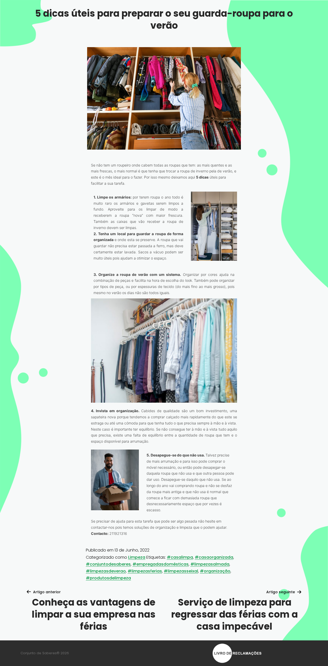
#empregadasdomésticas (160, 564)
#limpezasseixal (181, 571)
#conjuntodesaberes (108, 564)
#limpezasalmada (209, 564)
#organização (215, 571)
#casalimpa (180, 557)
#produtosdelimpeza (108, 578)
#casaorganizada (214, 557)
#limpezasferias (145, 571)
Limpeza (136, 557)
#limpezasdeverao (106, 571)
